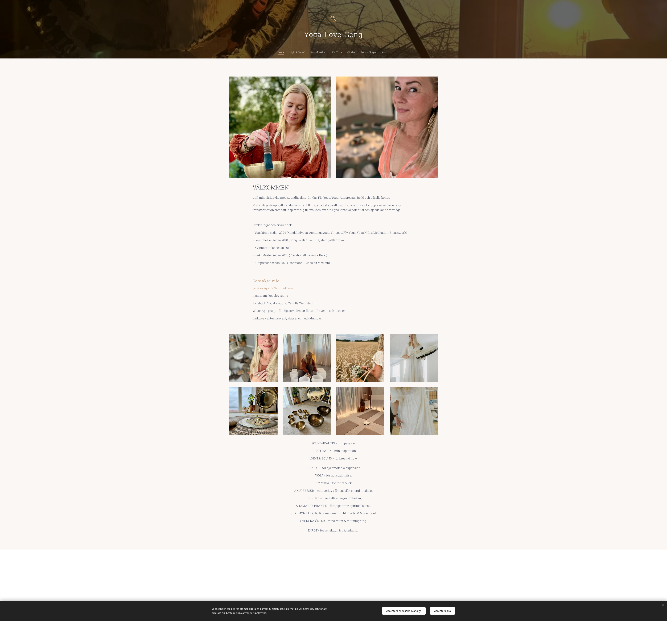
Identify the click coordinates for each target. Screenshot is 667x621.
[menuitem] (282, 52)
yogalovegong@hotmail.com (273, 288)
